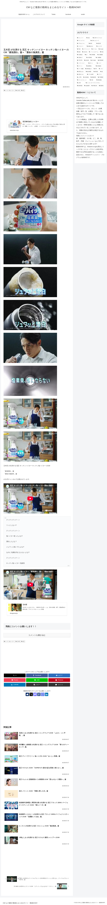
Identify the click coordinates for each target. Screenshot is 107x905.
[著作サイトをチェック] (27, 694)
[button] (37, 685)
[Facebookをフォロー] (39, 694)
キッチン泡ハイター (9, 90)
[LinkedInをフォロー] (46, 694)
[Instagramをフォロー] (42, 694)
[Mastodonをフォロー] (35, 694)
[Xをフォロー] (31, 694)
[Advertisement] (37, 34)
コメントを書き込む (37, 635)
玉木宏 (18, 90)
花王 (24, 90)
